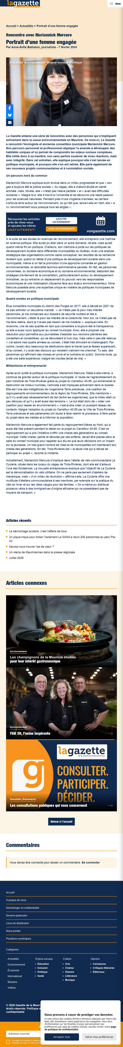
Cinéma (69, 967)
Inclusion (42, 967)
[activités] (61, 234)
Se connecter (91, 862)
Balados (12, 982)
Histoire (69, 971)
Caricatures (99, 963)
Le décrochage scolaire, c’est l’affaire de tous (38, 531)
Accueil (11, 26)
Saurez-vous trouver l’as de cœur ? (31, 546)
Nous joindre (13, 931)
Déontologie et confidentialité (22, 907)
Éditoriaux (98, 971)
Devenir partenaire (16, 915)
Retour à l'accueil (61, 821)
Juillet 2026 (16, 558)
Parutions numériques (18, 938)
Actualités (26, 26)
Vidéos (12, 987)
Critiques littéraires (103, 967)
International (15, 976)
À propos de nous (16, 900)
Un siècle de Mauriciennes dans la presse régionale (42, 552)
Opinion (95, 958)
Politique (76, 62)
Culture (67, 958)
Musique (70, 980)
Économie (13, 970)
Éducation (43, 963)
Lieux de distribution (17, 923)
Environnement (35, 62)
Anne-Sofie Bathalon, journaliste (33, 47)
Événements (29, 799)
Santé (40, 975)
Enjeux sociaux (57, 62)
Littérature (71, 975)
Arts (67, 963)
